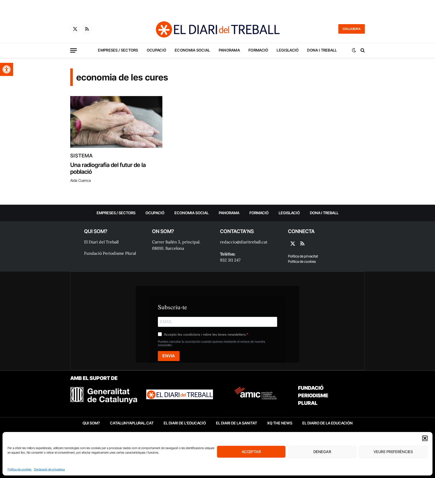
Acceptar (251, 451)
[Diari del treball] (217, 29)
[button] (6, 69)
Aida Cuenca (80, 180)
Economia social (192, 50)
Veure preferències (393, 451)
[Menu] (73, 50)
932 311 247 (230, 260)
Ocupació (156, 50)
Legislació (288, 50)
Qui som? (91, 423)
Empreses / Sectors (118, 50)
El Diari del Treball (101, 241)
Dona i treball (322, 50)
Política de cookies (19, 469)
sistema (81, 156)
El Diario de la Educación (327, 423)
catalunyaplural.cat (132, 423)
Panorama (229, 50)
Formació (258, 50)
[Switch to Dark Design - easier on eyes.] (354, 50)
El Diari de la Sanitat (236, 423)
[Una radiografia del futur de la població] (116, 122)
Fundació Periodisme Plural (110, 253)
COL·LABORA (351, 29)
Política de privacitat (303, 256)
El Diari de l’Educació (185, 423)
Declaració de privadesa (49, 469)
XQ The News (279, 423)
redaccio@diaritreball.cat (243, 241)
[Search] (362, 50)
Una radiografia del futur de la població (108, 169)
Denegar (322, 451)
